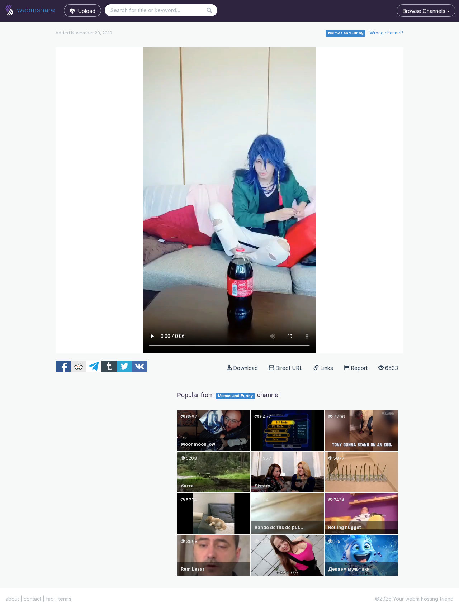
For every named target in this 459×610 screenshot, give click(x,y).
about (12, 599)
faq (50, 599)
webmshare (35, 10)
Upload (85, 11)
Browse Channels (424, 11)
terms (64, 599)
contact (32, 599)
